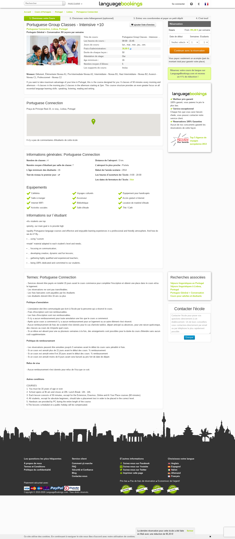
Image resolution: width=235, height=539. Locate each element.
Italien (174, 470)
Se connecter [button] (178, 4)
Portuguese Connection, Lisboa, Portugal (47, 29)
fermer (190, 531)
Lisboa (70, 12)
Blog (74, 473)
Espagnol (176, 466)
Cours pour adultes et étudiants (186, 296)
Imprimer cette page (133, 473)
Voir (132, 179)
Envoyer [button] (189, 337)
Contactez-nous (79, 476)
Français (175, 476)
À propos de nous (33, 463)
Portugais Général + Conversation (187, 293)
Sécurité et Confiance (82, 470)
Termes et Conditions (34, 466)
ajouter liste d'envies (143, 25)
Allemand (176, 473)
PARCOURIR (74, 4)
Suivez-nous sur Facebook (136, 463)
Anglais (175, 463)
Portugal (59, 12)
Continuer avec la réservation (189, 50)
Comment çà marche (82, 463)
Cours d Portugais (43, 12)
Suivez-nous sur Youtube (135, 466)
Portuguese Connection (87, 12)
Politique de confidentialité (37, 470)
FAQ (74, 466)
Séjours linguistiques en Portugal (187, 283)
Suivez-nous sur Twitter (134, 470)
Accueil (27, 12)
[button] (93, 122)
